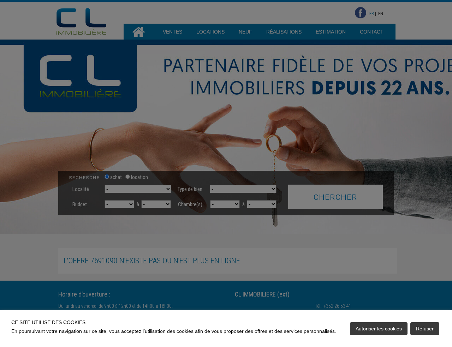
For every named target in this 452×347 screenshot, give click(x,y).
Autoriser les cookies (379, 328)
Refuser (425, 328)
